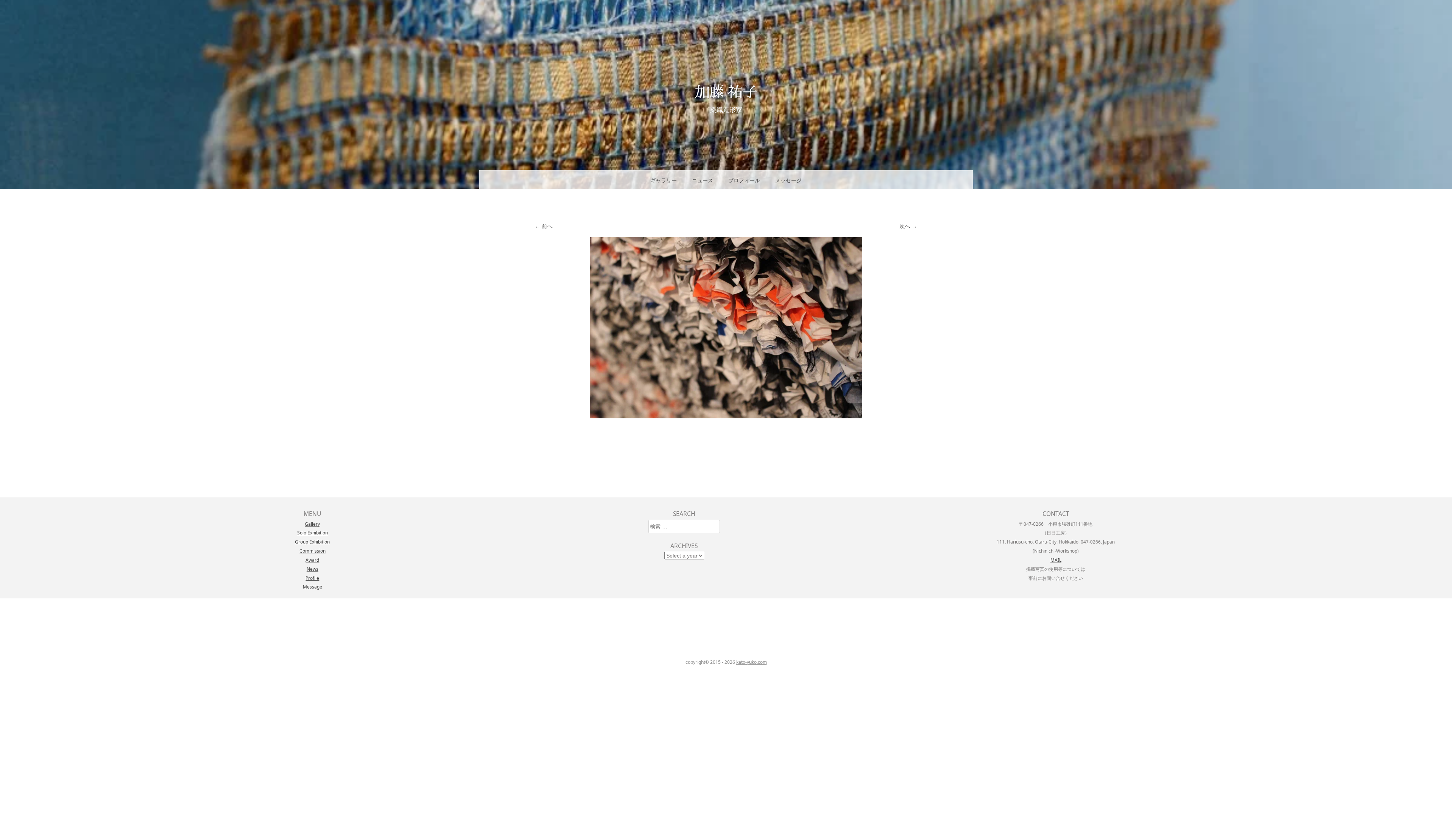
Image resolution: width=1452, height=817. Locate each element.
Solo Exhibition (312, 533)
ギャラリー (663, 180)
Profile (312, 578)
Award (312, 560)
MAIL (1055, 560)
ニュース (702, 180)
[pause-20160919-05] (726, 416)
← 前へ (543, 226)
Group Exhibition (312, 542)
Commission (312, 551)
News (312, 569)
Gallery (312, 524)
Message (312, 587)
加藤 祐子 (726, 91)
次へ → (908, 226)
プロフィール (744, 180)
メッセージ (788, 180)
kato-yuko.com (751, 662)
